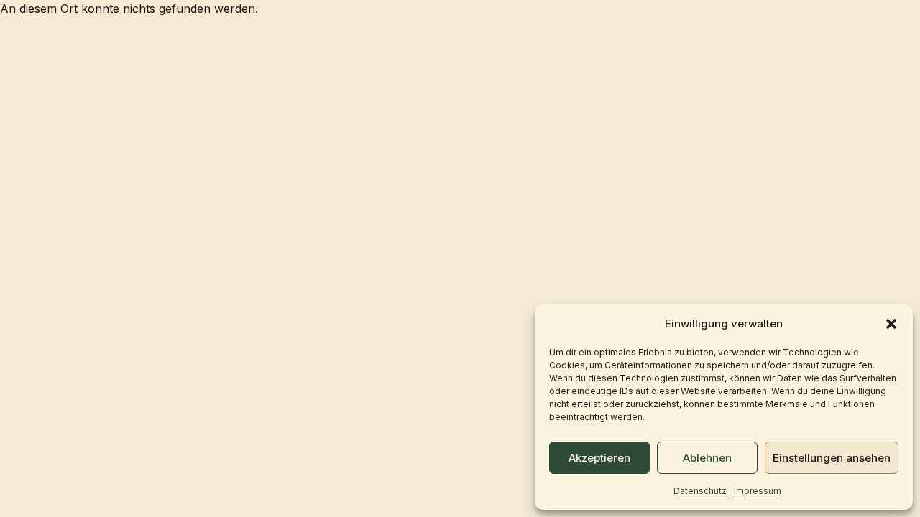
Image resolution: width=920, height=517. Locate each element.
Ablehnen (707, 458)
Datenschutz (700, 490)
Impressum (757, 490)
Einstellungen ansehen (832, 458)
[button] (891, 324)
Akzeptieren (599, 458)
